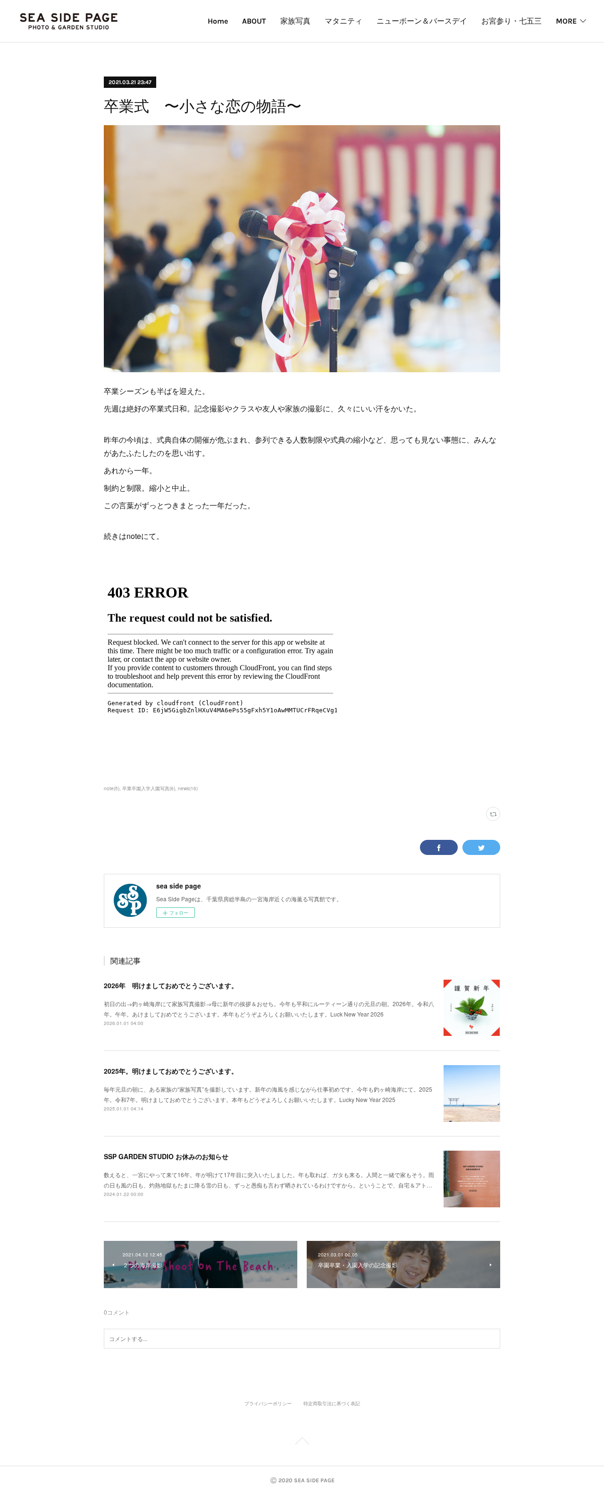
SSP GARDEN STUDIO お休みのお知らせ (166, 1156)
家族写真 (295, 21)
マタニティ (343, 21)
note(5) (111, 788)
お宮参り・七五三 (511, 21)
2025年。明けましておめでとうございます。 (171, 1071)
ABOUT (254, 21)
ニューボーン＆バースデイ (422, 21)
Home (218, 21)
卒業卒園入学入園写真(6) (148, 788)
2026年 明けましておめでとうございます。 (171, 985)
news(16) (188, 788)
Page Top (302, 1442)
